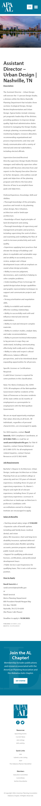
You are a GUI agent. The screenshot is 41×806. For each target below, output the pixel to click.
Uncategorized (14, 626)
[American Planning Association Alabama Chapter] (7, 7)
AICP (20, 761)
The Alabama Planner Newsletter (21, 764)
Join (20, 754)
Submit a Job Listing (20, 757)
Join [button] (29, 7)
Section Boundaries (20, 781)
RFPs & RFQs (20, 743)
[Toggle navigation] (36, 7)
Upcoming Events (21, 734)
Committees (20, 778)
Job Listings (20, 740)
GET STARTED (20, 681)
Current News (20, 737)
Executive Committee (20, 775)
